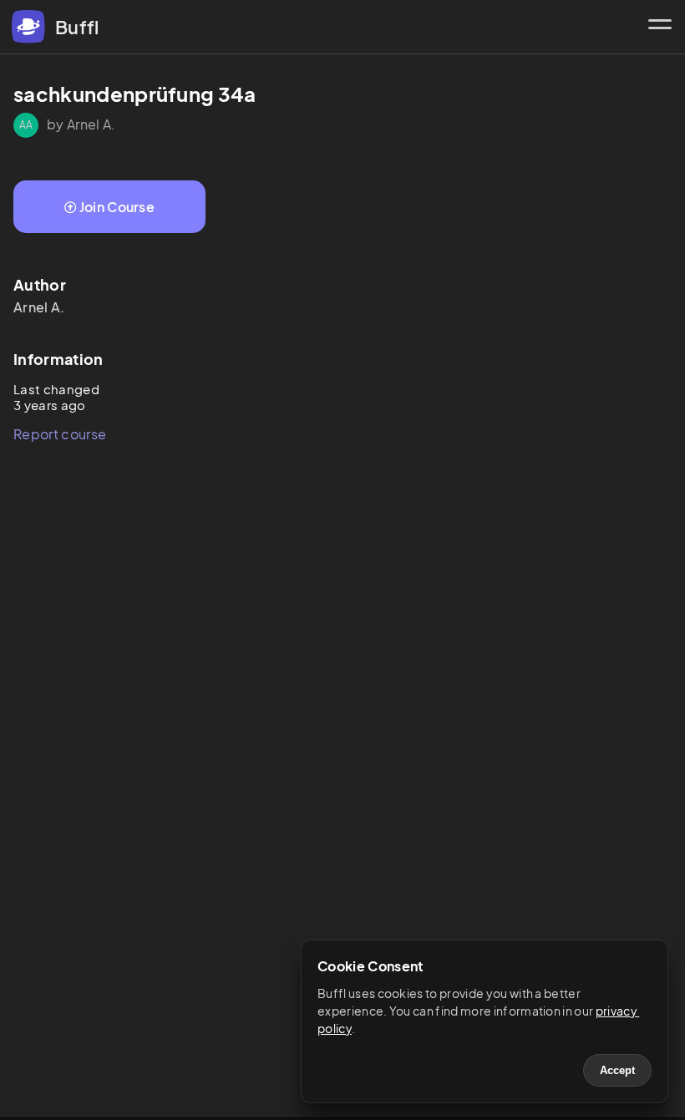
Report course (59, 434)
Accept (617, 1070)
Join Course (117, 206)
